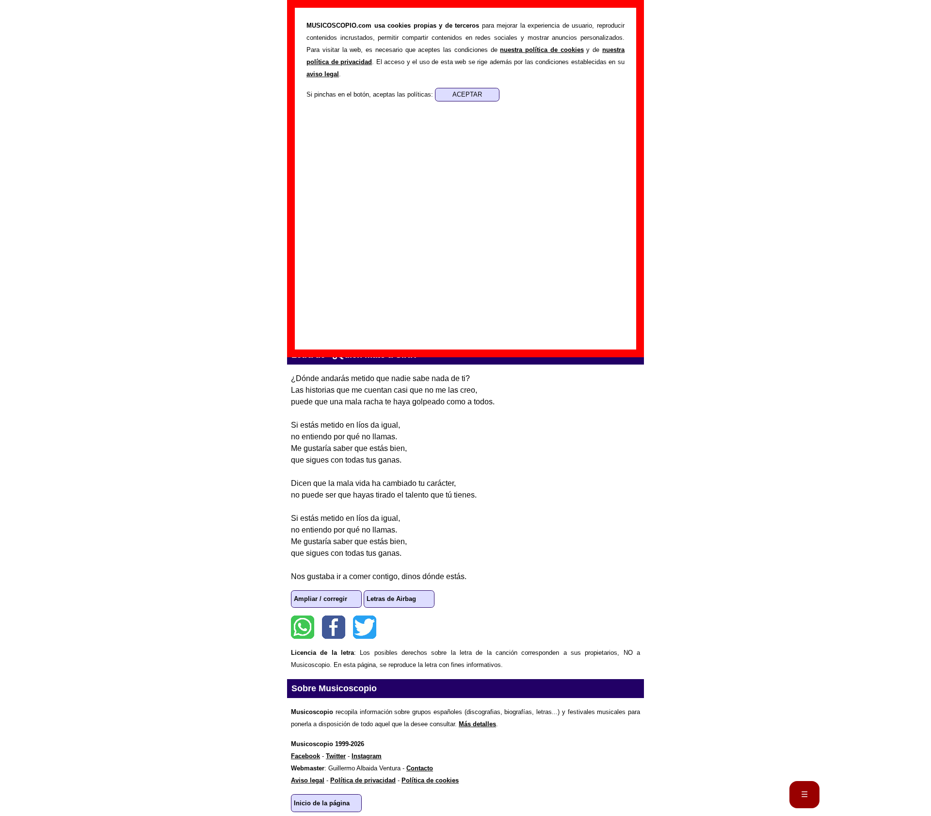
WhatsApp (302, 627)
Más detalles (477, 724)
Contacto (419, 768)
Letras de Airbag (391, 598)
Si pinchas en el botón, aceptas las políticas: (370, 94)
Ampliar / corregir (320, 598)
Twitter (364, 627)
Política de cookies (430, 780)
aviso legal (322, 74)
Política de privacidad (363, 780)
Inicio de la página (322, 803)
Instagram (367, 756)
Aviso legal (307, 780)
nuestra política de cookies (541, 49)
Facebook (333, 627)
